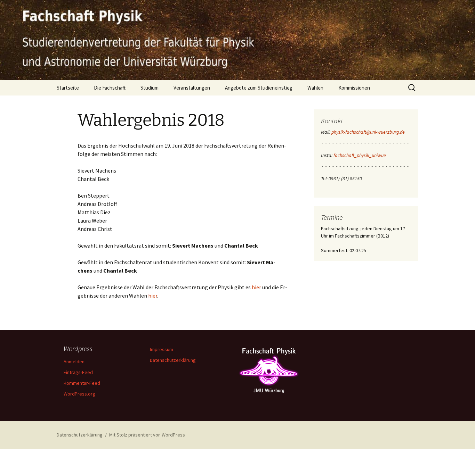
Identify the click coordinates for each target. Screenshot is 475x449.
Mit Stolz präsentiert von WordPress (147, 435)
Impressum (161, 349)
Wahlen (315, 87)
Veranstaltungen (192, 87)
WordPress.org (79, 394)
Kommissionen (354, 87)
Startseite (68, 87)
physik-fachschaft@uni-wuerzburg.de (368, 132)
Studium (149, 87)
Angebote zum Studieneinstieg (258, 87)
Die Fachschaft (110, 87)
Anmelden (74, 361)
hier (256, 287)
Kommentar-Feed (82, 383)
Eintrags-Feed (78, 372)
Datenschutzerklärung (173, 360)
